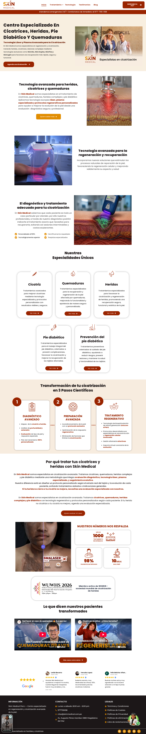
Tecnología (70, 4)
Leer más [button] (48, 690)
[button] (43, 681)
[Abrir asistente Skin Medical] (133, 720)
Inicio (43, 4)
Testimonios (84, 4)
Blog (96, 4)
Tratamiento (56, 4)
